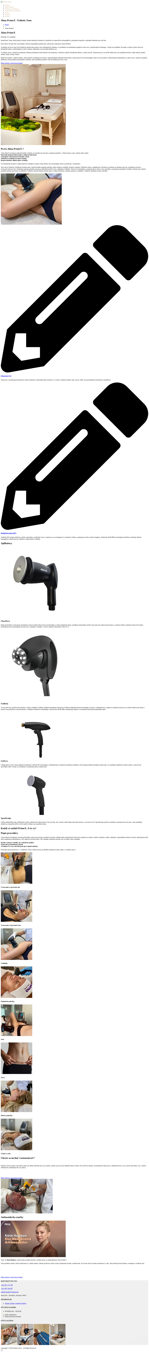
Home (7, 25)
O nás (7, 12)
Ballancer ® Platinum (12, 9)
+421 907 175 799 (7, 1285)
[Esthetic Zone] (6, 2)
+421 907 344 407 (7, 1288)
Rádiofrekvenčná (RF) (8, 533)
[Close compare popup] (2, 1350)
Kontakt (7, 14)
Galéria (7, 16)
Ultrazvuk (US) (6, 376)
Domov (7, 5)
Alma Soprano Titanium (12, 10)
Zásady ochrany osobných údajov (15, 1303)
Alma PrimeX (9, 7)
